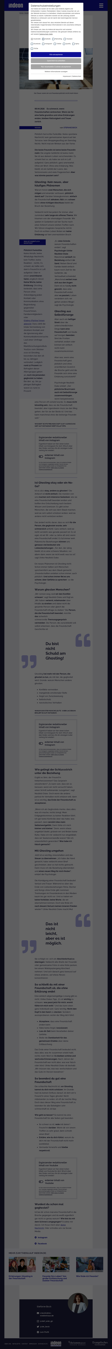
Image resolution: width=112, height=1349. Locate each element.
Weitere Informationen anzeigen (56, 71)
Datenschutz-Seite (46, 34)
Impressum (67, 76)
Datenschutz (76, 76)
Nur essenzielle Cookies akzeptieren (56, 67)
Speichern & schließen (56, 61)
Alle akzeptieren (56, 55)
